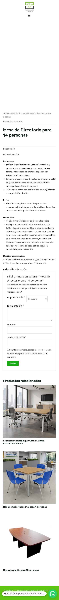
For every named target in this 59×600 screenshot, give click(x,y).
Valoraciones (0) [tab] (11, 154)
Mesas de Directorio (18, 113)
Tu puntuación (16, 297)
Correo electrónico (16, 337)
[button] (52, 593)
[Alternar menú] (29, 15)
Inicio (5, 113)
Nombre (11, 324)
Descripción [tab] (9, 149)
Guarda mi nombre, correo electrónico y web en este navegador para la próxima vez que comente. (29, 353)
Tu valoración (15, 305)
